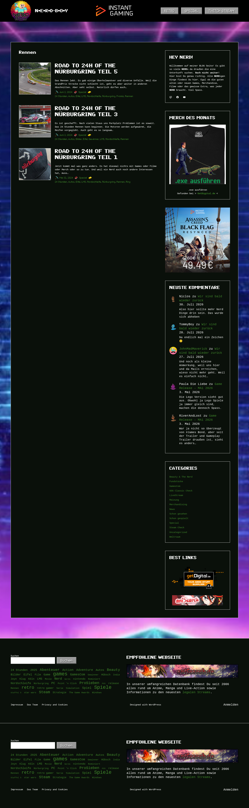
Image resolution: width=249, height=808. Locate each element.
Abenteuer (50, 670)
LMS (84, 96)
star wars (30, 692)
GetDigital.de (206, 193)
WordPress (155, 704)
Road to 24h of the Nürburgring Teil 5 (86, 68)
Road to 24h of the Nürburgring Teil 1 (86, 154)
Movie (48, 679)
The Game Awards (79, 692)
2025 (33, 670)
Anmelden (230, 704)
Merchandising (178, 504)
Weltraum (174, 536)
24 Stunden (61, 96)
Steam (44, 692)
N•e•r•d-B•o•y (51, 10)
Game (47, 674)
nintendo (79, 678)
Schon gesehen (178, 513)
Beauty (113, 670)
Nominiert (94, 679)
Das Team (32, 704)
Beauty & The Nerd (180, 476)
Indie (116, 674)
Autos (71, 96)
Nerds (67, 679)
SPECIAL (191, 11)
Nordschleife (94, 96)
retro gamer (45, 688)
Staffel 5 (16, 692)
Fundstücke (176, 481)
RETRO (169, 11)
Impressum (17, 704)
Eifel (78, 96)
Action (68, 670)
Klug (22, 678)
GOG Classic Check (180, 490)
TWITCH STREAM (222, 11)
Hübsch (105, 674)
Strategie (59, 692)
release (113, 683)
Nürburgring (109, 96)
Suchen (15, 655)
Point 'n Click (67, 683)
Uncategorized (178, 532)
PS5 (104, 683)
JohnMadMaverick (193, 349)
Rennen (129, 96)
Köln (31, 678)
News (172, 509)
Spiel (86, 688)
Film (38, 674)
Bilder (79, 139)
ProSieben (89, 683)
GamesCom (174, 486)
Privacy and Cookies (55, 704)
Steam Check (176, 527)
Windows (97, 692)
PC (53, 683)
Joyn (14, 678)
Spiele (102, 687)
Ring (128, 182)
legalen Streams (196, 692)
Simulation (72, 688)
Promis (120, 96)
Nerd (58, 678)
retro (28, 688)
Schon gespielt (178, 518)
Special (82, 92)
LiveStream (176, 495)
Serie (59, 688)
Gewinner (94, 139)
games (60, 674)
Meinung (174, 499)
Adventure (84, 670)
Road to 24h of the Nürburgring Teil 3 (86, 111)
